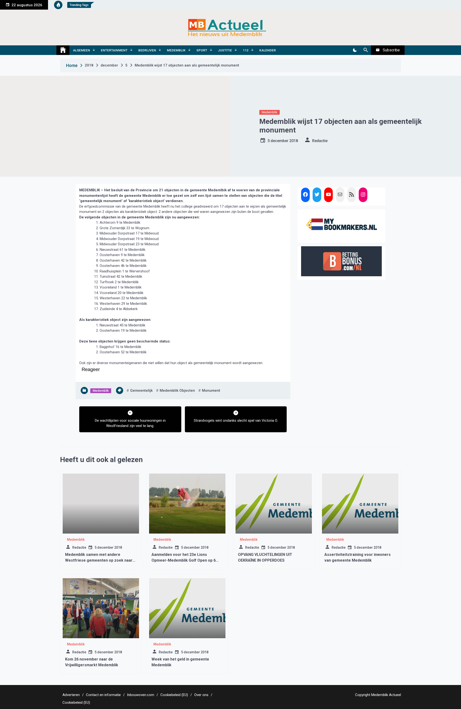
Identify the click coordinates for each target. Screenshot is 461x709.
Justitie (225, 50)
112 (246, 50)
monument (211, 390)
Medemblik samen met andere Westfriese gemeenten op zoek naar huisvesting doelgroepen (99, 560)
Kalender (267, 50)
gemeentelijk (141, 390)
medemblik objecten (177, 390)
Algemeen (81, 50)
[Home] (62, 50)
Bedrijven (147, 50)
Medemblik (176, 50)
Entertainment (114, 50)
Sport (201, 50)
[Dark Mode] (354, 50)
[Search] (365, 50)
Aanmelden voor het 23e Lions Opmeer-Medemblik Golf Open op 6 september (184, 560)
